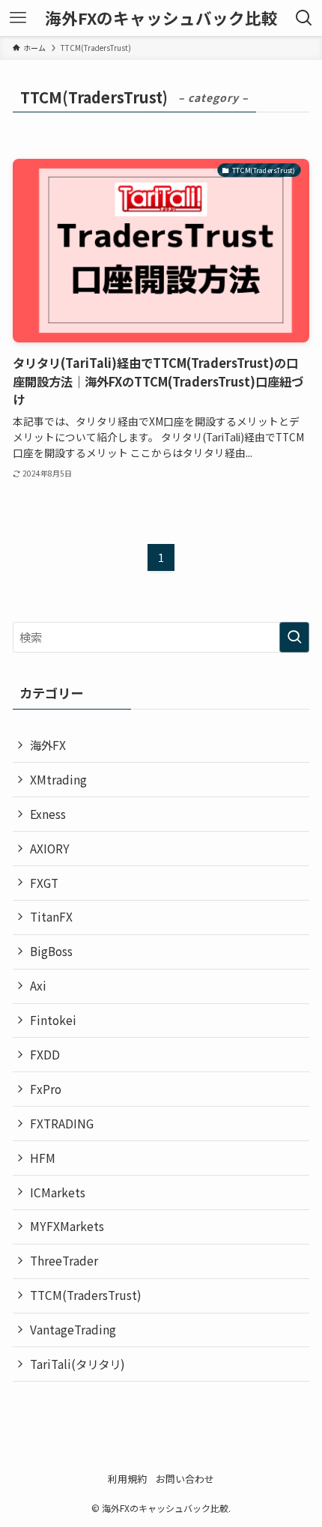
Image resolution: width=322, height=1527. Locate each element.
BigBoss (51, 951)
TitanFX (51, 916)
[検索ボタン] (304, 18)
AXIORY (50, 848)
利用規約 (127, 1479)
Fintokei (53, 1020)
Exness (48, 813)
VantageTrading (73, 1329)
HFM (42, 1157)
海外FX (48, 745)
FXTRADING (62, 1123)
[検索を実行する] (294, 637)
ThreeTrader (64, 1260)
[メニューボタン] (18, 18)
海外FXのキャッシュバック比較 (161, 18)
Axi (38, 985)
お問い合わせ (185, 1479)
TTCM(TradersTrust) (86, 1294)
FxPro (45, 1088)
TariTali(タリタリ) (77, 1363)
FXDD (45, 1054)
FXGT (44, 882)
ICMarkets (57, 1192)
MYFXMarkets (67, 1226)
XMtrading (58, 779)
